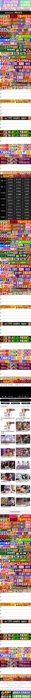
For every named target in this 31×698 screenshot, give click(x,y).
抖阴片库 (3, 211)
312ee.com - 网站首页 (13, 13)
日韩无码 (26, 218)
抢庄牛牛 (18, 197)
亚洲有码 (10, 182)
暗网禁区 (10, 212)
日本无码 (26, 179)
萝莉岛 (27, 206)
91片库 (10, 206)
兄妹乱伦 (18, 215)
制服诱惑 (26, 212)
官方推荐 (3, 199)
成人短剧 (26, 215)
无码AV (3, 205)
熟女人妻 (18, 209)
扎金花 (18, 200)
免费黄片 (26, 209)
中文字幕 (18, 185)
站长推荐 (3, 192)
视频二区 (3, 186)
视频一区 (3, 180)
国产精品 (10, 179)
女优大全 (18, 206)
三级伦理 (10, 185)
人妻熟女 (10, 188)
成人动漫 (26, 182)
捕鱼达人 (10, 197)
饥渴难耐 (18, 191)
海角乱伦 (18, 212)
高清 (19, 396)
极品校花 (10, 218)
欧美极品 (18, 182)
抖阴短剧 (18, 218)
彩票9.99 (10, 200)
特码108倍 (15, 403)
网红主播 (18, 179)
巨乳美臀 (26, 185)
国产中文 (10, 215)
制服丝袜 (18, 188)
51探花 (27, 203)
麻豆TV (19, 203)
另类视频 (26, 188)
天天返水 (26, 200)
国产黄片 (10, 209)
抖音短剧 (10, 203)
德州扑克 (26, 197)
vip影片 (5, 403)
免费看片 (3, 217)
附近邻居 (10, 191)
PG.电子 (25, 403)
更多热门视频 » (26, 406)
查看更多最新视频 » (15, 511)
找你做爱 (26, 191)
